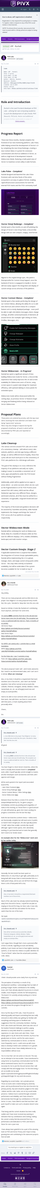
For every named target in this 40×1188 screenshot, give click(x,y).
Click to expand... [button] (20, 121)
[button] (2, 9)
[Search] (38, 9)
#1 (38, 64)
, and (12, 576)
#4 (38, 974)
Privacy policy (27, 1168)
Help (34, 1168)
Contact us (7, 1168)
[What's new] (34, 9)
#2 (38, 590)
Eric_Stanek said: (9, 733)
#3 (38, 728)
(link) (18, 787)
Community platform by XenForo (20, 1174)
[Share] (35, 64)
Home (18, 1171)
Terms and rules (16, 1168)
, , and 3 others (16, 1141)
